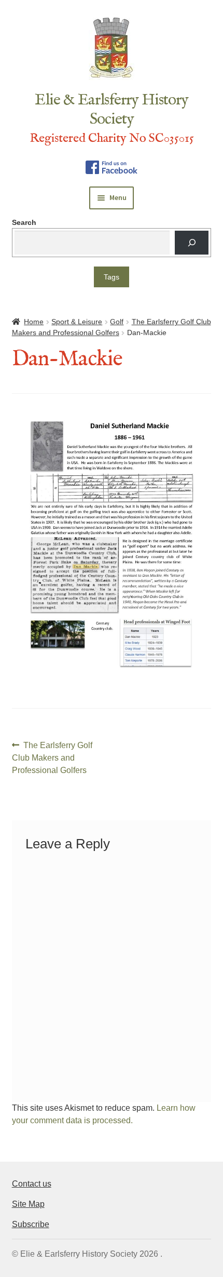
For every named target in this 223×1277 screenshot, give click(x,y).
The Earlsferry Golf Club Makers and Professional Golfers (52, 757)
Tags (111, 277)
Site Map (28, 1204)
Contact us (31, 1183)
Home (34, 321)
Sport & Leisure (76, 321)
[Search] (191, 243)
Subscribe (30, 1224)
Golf (116, 321)
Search (24, 222)
